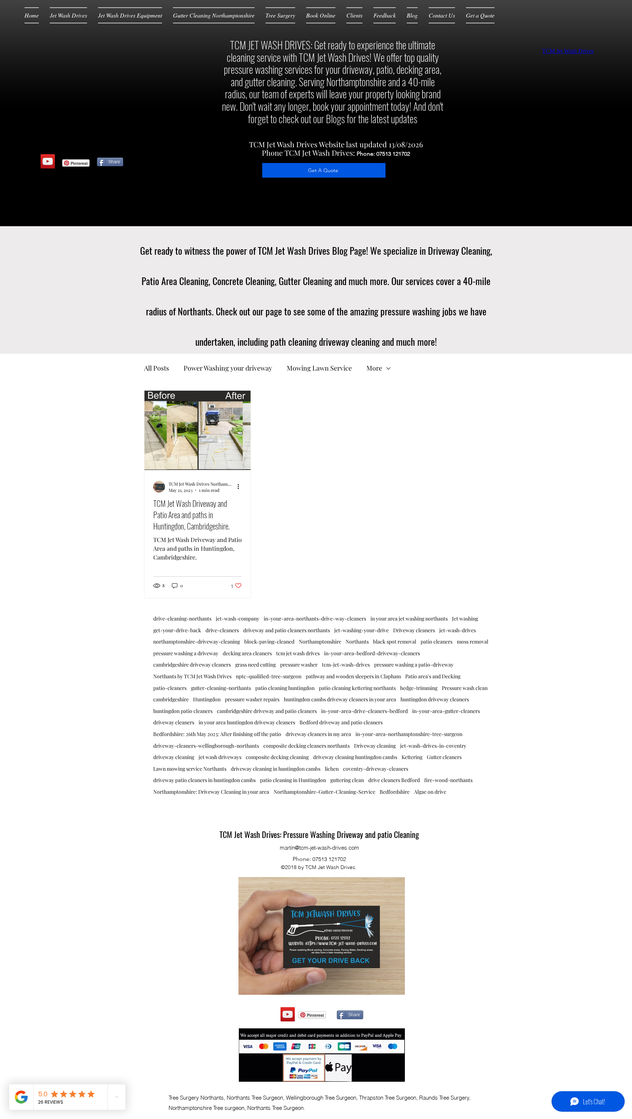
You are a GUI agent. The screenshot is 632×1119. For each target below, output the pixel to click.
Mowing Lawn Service (319, 368)
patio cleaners (436, 641)
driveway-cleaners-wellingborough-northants (206, 745)
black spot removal (394, 641)
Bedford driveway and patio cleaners (341, 722)
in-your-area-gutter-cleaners (446, 711)
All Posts (156, 368)
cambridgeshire (171, 699)
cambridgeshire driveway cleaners (192, 664)
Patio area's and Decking (432, 676)
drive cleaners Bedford (394, 780)
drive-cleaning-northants (182, 618)
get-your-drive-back (177, 630)
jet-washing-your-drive (361, 630)
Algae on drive (430, 791)
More (374, 368)
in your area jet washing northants (409, 618)
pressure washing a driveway (185, 653)
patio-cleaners (170, 687)
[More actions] (240, 486)
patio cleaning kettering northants (357, 687)
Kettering (412, 757)
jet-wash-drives (457, 630)
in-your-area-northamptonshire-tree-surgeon (409, 734)
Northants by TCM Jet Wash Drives (192, 676)
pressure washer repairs (252, 699)
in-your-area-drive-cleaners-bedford (364, 711)
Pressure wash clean (465, 687)
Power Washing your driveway (228, 368)
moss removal (472, 641)
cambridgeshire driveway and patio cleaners (267, 711)
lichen (332, 768)
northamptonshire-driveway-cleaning (196, 641)
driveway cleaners (173, 722)
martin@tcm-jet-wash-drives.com (319, 847)
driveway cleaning (173, 757)
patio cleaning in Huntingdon (293, 780)
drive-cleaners (222, 630)
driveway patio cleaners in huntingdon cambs (204, 780)
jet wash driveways (220, 757)
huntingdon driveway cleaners (434, 699)
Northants (357, 641)
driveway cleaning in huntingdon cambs (275, 768)
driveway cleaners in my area (318, 734)
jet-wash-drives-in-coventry (433, 745)
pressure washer (298, 664)
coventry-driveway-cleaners (375, 768)
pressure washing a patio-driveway (414, 664)
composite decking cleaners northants (306, 745)
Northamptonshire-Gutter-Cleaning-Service (324, 791)
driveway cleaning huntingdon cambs (355, 757)
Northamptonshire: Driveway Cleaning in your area (211, 791)
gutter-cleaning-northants (221, 687)
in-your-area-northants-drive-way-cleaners (315, 618)
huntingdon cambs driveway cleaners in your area (340, 699)
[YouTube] (48, 161)
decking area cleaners (247, 653)
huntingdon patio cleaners (182, 711)
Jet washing (465, 618)
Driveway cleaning (375, 745)
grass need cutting (255, 664)
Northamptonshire (320, 641)
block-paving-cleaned (269, 641)
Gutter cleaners (444, 757)
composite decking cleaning (277, 757)
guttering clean (347, 780)
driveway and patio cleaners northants (286, 630)
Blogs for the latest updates (371, 118)
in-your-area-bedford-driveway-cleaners (372, 653)
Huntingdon (207, 699)
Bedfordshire (395, 791)
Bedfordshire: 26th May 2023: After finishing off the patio (217, 734)
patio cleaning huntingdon (285, 687)
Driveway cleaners (414, 630)
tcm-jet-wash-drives (346, 664)
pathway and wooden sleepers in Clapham (353, 676)
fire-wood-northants (448, 780)
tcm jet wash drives (298, 653)
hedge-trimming (418, 687)
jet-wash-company (237, 618)
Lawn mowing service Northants (189, 768)
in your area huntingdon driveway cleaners (247, 722)
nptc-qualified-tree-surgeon (268, 676)
